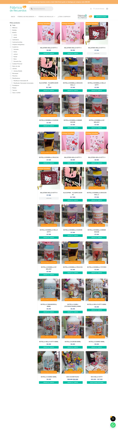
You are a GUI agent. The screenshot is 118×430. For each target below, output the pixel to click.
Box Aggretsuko (73, 377)
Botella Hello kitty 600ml (96, 304)
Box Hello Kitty (97, 377)
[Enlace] (90, 8)
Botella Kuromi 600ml (73, 341)
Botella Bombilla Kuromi (48, 120)
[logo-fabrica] (18, 9)
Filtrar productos (15, 23)
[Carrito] (107, 9)
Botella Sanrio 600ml (97, 341)
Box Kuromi (48, 412)
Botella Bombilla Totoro (96, 267)
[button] (49, 53)
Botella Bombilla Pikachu (49, 157)
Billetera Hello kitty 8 (96, 47)
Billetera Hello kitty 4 (72, 47)
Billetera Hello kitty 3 (48, 47)
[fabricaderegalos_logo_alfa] (82, 16)
